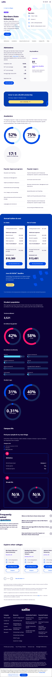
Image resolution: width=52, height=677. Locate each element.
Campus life (41, 41)
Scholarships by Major (18, 635)
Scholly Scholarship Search (31, 627)
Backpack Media (8, 629)
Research (6, 632)
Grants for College (17, 641)
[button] (41, 647)
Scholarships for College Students (17, 624)
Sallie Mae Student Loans (43, 618)
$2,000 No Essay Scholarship (30, 618)
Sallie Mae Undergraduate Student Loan (42, 628)
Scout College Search (18, 617)
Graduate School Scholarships (17, 628)
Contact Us (6, 620)
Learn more (8, 83)
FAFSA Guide (16, 638)
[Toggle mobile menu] (50, 1)
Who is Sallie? (7, 617)
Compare (7, 34)
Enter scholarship (24, 101)
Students (34, 41)
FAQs (48, 41)
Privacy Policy (42, 672)
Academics (14, 41)
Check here (15, 56)
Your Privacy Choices (21, 646)
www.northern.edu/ (9, 449)
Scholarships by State (18, 632)
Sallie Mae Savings (43, 636)
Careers (6, 626)
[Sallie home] (4, 1)
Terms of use (31, 646)
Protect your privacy (9, 646)
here (39, 595)
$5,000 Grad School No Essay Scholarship (31, 622)
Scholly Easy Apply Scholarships (30, 631)
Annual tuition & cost (24, 41)
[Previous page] (5, 578)
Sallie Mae (6, 623)
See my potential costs (14, 263)
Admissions (6, 41)
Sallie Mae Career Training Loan (42, 632)
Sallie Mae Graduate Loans (43, 622)
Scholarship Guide (17, 620)
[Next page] (11, 578)
